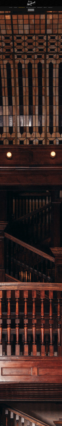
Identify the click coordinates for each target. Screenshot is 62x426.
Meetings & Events (31, 7)
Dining (15, 7)
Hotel (10, 7)
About (45, 7)
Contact (50, 7)
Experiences (22, 7)
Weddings (39, 7)
